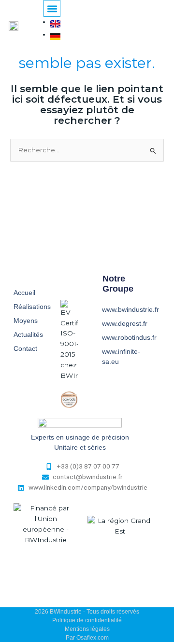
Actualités (28, 334)
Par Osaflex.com (87, 637)
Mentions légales (87, 629)
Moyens (26, 320)
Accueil (24, 292)
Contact (25, 348)
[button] (52, 8)
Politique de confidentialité (87, 620)
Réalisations (32, 306)
